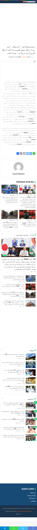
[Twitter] (18, 514)
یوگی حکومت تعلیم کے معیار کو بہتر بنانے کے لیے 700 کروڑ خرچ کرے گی (13, 428)
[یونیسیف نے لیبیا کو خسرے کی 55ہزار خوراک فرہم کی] (31, 356)
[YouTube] (16, 514)
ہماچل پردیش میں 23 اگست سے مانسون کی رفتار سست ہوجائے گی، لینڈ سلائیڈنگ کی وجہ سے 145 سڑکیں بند (10, 224)
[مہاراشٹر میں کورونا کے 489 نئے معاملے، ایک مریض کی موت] (31, 389)
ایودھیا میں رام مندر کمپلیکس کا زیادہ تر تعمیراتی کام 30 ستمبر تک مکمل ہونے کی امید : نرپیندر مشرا (13, 302)
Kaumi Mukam (18, 174)
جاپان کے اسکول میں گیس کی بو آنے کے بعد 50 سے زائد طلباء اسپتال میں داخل (13, 404)
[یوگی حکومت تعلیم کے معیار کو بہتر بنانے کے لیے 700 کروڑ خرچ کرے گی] (31, 429)
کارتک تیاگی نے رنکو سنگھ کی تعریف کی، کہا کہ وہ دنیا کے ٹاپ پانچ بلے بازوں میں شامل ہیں (10, 199)
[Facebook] (21, 514)
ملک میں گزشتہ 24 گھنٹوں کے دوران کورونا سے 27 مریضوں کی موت (14, 371)
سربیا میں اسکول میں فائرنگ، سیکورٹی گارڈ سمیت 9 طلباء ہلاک (12, 412)
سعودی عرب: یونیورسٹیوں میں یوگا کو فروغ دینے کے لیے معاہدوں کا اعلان (13, 436)
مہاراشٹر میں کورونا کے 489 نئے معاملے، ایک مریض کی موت (14, 387)
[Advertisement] (18, 23)
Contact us (32, 498)
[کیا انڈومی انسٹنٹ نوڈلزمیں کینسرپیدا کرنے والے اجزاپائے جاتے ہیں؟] (31, 380)
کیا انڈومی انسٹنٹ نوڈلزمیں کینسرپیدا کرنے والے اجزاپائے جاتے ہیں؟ (13, 379)
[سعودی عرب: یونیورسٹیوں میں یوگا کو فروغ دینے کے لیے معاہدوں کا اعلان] (31, 437)
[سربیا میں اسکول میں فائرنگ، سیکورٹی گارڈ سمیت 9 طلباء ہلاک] (31, 413)
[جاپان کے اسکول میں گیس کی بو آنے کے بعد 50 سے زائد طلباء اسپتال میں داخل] (31, 405)
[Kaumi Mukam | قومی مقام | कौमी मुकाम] (29, 1)
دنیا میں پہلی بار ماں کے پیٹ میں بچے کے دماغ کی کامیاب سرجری (13, 363)
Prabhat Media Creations (25, 511)
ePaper (33, 501)
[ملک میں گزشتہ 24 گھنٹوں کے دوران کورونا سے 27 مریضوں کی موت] (31, 372)
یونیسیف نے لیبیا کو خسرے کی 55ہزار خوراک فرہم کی (13, 355)
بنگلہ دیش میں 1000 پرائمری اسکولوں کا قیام (13, 420)
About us (33, 493)
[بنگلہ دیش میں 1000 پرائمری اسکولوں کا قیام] (31, 421)
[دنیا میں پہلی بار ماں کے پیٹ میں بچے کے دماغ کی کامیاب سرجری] (31, 364)
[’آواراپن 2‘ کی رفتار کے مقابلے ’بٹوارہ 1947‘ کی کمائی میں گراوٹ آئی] (27, 214)
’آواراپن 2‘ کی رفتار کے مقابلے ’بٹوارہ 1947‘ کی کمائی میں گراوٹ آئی (28, 224)
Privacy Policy (31, 496)
